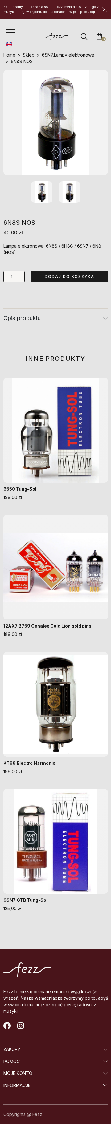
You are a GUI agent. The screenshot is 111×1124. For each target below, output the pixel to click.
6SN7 (47, 54)
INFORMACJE (17, 1085)
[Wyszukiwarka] (84, 36)
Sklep (29, 54)
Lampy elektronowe (74, 54)
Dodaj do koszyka (69, 276)
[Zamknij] (104, 9)
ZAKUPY (11, 1049)
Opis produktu (22, 318)
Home (9, 54)
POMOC (11, 1061)
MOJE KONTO (17, 1073)
